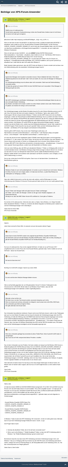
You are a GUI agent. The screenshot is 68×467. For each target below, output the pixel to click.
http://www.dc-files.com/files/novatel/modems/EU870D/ (44, 42)
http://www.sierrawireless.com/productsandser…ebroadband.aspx (37, 143)
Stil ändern (64, 457)
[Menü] (66, 2)
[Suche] (57, 2)
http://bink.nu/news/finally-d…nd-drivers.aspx (35, 134)
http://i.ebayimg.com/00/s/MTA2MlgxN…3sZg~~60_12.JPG (30, 39)
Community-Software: (34, 464)
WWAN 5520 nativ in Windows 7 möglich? (19, 19)
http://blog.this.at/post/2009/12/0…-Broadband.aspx (31, 320)
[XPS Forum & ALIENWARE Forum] (2, 2)
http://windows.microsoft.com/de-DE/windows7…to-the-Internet (21, 132)
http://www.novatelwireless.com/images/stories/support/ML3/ (23, 48)
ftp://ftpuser (7, 60)
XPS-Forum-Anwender (13, 20)
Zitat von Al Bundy (13, 26)
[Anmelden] (61, 2)
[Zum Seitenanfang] (65, 464)
